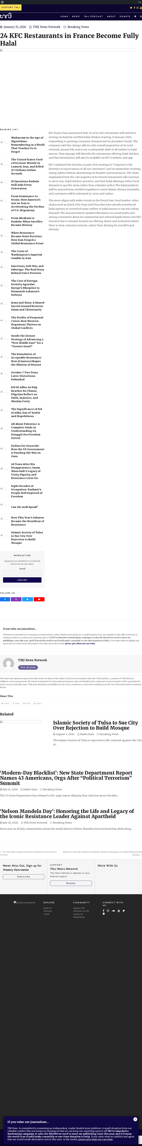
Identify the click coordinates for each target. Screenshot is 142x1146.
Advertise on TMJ (81, 911)
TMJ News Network (46, 27)
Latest (46, 914)
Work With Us (107, 865)
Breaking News (78, 27)
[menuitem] (2, 2)
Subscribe (23, 876)
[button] (135, 16)
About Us (48, 908)
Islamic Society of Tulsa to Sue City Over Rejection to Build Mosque (95, 725)
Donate (70, 883)
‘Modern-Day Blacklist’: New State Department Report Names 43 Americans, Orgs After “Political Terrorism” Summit (66, 778)
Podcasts (48, 911)
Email (22, 568)
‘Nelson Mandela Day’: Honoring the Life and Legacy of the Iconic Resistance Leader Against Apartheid (67, 814)
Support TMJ (79, 908)
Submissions (79, 917)
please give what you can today (80, 643)
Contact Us (78, 914)
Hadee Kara (87, 734)
